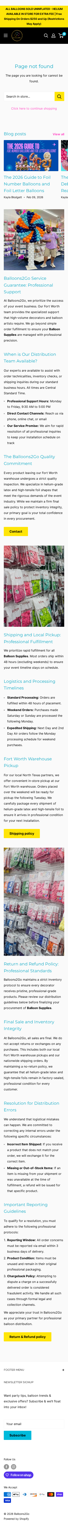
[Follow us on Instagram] (13, 1466)
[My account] (53, 36)
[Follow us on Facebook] (6, 1466)
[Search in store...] (59, 96)
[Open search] (46, 36)
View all (58, 134)
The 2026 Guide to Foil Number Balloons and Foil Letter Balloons (27, 184)
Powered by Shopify (16, 1518)
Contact (15, 531)
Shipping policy (21, 833)
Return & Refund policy (27, 1337)
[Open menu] (6, 35)
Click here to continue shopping (34, 108)
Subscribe (17, 1435)
